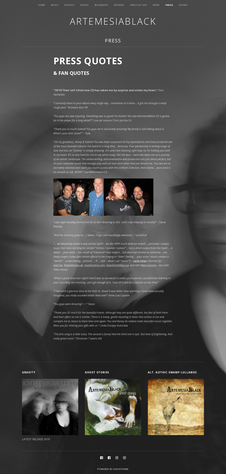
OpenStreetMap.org (117, 265)
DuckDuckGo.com (94, 265)
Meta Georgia (148, 265)
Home (41, 4)
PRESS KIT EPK (138, 4)
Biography (101, 4)
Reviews (119, 4)
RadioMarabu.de (73, 265)
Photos (69, 4)
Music (55, 4)
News (156, 4)
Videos (84, 4)
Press (169, 4)
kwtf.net (58, 265)
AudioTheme (121, 469)
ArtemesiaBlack (113, 21)
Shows (183, 4)
